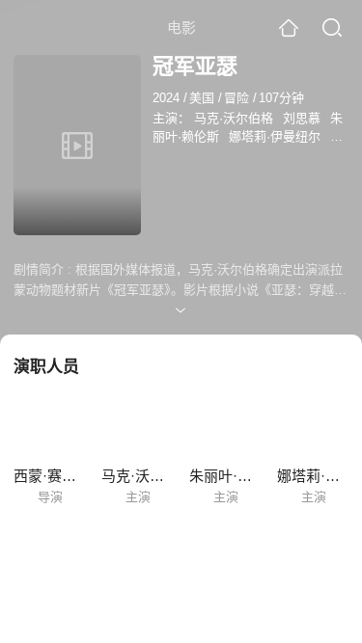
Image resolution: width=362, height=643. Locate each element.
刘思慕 (301, 118)
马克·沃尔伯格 (233, 118)
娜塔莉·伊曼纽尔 (274, 136)
